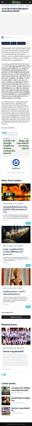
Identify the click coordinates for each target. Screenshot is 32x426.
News (28, 5)
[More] (27, 43)
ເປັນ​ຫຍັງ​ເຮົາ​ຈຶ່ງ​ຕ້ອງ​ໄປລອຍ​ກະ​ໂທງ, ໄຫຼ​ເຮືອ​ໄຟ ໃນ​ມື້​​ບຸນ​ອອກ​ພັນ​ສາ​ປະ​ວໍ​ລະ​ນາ (15, 209)
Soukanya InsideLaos (17, 392)
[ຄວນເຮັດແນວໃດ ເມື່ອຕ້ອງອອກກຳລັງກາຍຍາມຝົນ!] (5, 390)
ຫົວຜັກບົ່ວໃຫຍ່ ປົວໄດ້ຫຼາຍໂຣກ (20, 399)
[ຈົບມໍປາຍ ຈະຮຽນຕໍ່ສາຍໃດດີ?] (16, 336)
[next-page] (5, 375)
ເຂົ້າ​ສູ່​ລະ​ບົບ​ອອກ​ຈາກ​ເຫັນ (16, 317)
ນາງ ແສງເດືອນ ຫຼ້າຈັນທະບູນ (13, 132)
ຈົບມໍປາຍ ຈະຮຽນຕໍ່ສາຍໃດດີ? (13, 351)
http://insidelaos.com (16, 170)
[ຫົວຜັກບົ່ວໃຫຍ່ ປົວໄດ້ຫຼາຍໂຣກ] (5, 401)
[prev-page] (2, 375)
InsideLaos (8, 37)
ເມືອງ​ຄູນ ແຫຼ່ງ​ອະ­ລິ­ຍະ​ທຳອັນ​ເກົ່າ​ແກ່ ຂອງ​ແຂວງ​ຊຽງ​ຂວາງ (23, 144)
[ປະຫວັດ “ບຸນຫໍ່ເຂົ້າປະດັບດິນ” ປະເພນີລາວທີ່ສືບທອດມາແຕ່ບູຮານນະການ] (16, 234)
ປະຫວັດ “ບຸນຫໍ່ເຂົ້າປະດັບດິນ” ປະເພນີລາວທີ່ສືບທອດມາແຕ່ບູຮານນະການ (13, 252)
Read (28, 223)
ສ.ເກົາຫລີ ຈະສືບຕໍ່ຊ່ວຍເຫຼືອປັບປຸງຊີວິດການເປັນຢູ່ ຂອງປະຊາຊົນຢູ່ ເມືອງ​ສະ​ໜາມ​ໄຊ (9, 147)
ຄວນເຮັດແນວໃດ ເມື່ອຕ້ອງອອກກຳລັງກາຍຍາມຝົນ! (20, 389)
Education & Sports (9, 5)
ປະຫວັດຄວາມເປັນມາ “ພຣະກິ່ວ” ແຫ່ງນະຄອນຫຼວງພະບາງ (14, 293)
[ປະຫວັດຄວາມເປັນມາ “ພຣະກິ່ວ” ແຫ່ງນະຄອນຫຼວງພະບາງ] (16, 276)
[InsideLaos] (2, 37)
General (21, 5)
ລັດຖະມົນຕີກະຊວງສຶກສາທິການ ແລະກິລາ (10, 134)
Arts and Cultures (13, 204)
